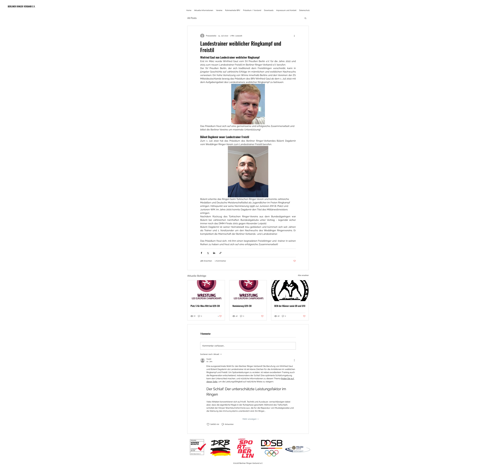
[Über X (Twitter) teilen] (208, 253)
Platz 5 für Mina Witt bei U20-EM (205, 306)
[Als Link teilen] (220, 253)
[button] (305, 18)
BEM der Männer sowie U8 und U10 (289, 306)
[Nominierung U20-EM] (248, 290)
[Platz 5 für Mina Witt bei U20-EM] (206, 290)
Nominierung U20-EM (242, 306)
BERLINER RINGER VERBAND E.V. (21, 6)
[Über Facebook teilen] (201, 253)
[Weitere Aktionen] (294, 35)
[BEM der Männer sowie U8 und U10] (290, 290)
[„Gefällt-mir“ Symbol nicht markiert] (208, 424)
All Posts (192, 18)
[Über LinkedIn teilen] (214, 253)
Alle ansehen (303, 275)
